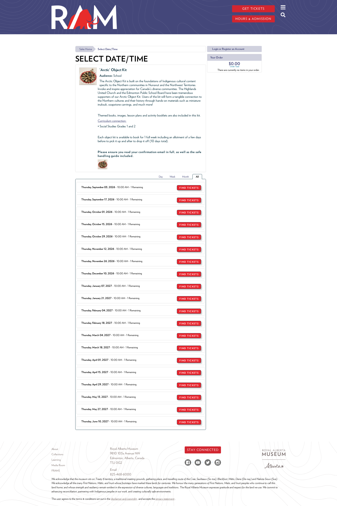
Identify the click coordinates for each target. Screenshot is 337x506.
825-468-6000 (120, 474)
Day (161, 176)
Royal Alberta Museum (124, 449)
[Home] (84, 3)
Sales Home (85, 49)
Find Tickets (189, 187)
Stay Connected (203, 450)
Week (172, 176)
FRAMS (55, 470)
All (197, 176)
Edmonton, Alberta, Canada (127, 458)
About (54, 449)
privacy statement (165, 498)
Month (185, 176)
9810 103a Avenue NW (125, 453)
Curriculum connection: (112, 121)
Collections (57, 454)
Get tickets (253, 9)
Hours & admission (253, 19)
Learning (56, 459)
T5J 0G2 (116, 463)
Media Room (58, 465)
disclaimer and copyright (124, 498)
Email (113, 470)
